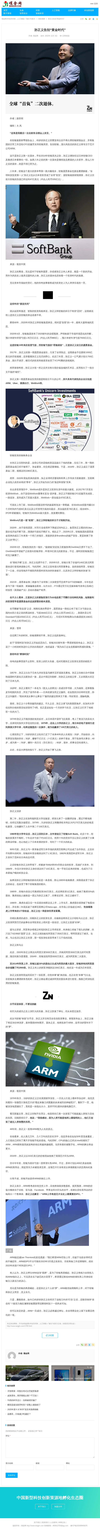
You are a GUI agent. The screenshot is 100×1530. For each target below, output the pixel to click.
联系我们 (45, 1522)
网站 (68, 1463)
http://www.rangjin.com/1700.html (19, 1326)
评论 (8, 1436)
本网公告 (61, 1522)
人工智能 (56, 10)
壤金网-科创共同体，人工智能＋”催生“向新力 (18, 19)
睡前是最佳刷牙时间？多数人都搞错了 (24, 1405)
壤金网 (36, 36)
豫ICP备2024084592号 (79, 1526)
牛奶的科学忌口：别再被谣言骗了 (22, 1400)
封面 (38, 10)
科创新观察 (89, 10)
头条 (22, 10)
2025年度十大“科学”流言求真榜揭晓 (22, 1409)
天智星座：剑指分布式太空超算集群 (23, 1391)
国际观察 (41, 19)
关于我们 (42, 1506)
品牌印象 (72, 10)
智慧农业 (23, 13)
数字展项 (7, 13)
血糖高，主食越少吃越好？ (19, 1414)
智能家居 (40, 13)
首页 (5, 10)
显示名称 (9, 1463)
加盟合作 (58, 1506)
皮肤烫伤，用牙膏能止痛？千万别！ (23, 1395)
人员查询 (53, 1522)
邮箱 (37, 1463)
